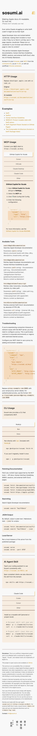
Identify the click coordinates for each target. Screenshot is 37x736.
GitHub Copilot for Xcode (18, 154)
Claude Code (18, 173)
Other (18, 178)
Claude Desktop (18, 169)
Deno (18, 434)
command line (7, 64)
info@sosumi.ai (12, 713)
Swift (7, 113)
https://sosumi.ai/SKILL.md (15, 570)
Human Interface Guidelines (15, 118)
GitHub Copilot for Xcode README (18, 231)
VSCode (18, 164)
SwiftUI (8, 115)
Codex (18, 598)
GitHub (30, 663)
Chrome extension (15, 66)
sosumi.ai (12, 12)
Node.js (18, 424)
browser (16, 61)
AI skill (19, 64)
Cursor (18, 159)
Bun (18, 429)
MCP (25, 61)
